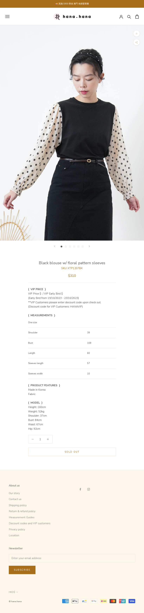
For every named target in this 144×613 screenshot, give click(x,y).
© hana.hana (15, 601)
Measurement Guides (21, 517)
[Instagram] (88, 489)
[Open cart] (137, 17)
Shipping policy (18, 505)
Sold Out (72, 451)
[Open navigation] (7, 16)
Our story (14, 493)
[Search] (129, 16)
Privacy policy (17, 529)
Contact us (15, 499)
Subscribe (22, 570)
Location (14, 535)
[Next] (89, 246)
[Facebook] (80, 489)
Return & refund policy (22, 511)
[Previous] (54, 246)
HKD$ (12, 592)
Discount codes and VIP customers (29, 523)
